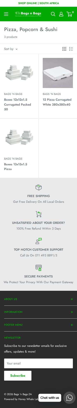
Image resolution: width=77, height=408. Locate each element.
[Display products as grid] (64, 49)
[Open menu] (6, 14)
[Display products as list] (71, 49)
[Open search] (53, 14)
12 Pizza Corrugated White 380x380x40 (57, 102)
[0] (69, 14)
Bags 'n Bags (13, 94)
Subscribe (17, 375)
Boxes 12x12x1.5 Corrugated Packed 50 (17, 104)
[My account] (61, 14)
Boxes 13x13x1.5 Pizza (15, 166)
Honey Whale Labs (29, 399)
